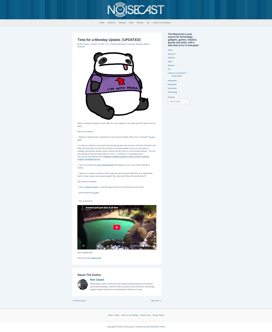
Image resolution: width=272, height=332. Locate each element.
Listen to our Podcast (161, 23)
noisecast (81, 46)
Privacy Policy (158, 315)
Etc (148, 23)
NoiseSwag (172, 92)
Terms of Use (145, 315)
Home (102, 23)
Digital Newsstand (118, 44)
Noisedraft (172, 84)
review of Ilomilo (91, 187)
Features (122, 23)
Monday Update (142, 44)
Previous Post (79, 300)
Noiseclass (172, 88)
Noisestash (172, 81)
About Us (111, 23)
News (131, 23)
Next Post (156, 300)
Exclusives (131, 44)
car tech (95, 193)
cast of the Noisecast (105, 165)
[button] (171, 22)
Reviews (140, 23)
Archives (171, 97)
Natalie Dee (96, 258)
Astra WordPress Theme (155, 327)
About (117, 315)
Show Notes (177, 76)
